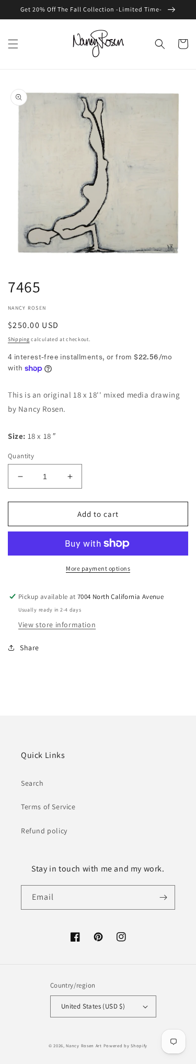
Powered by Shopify (125, 1045)
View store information (57, 624)
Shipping (19, 339)
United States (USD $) (93, 1006)
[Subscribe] (163, 897)
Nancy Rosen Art (84, 1045)
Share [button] (29, 647)
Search (32, 783)
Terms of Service (48, 806)
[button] (13, 43)
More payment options (98, 568)
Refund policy (44, 830)
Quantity (21, 455)
